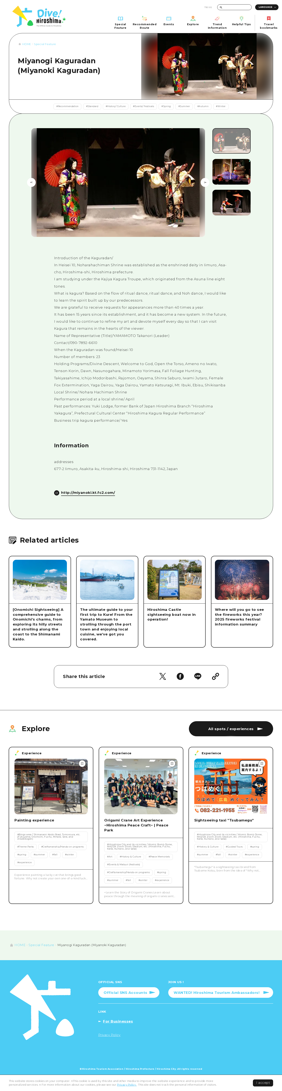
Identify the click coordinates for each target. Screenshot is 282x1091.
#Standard (92, 106)
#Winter (221, 106)
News (208, 7)
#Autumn (203, 106)
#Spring (166, 106)
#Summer (184, 106)
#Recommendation (67, 106)
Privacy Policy (127, 1084)
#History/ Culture (116, 106)
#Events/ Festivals (143, 106)
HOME (26, 44)
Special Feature (45, 44)
